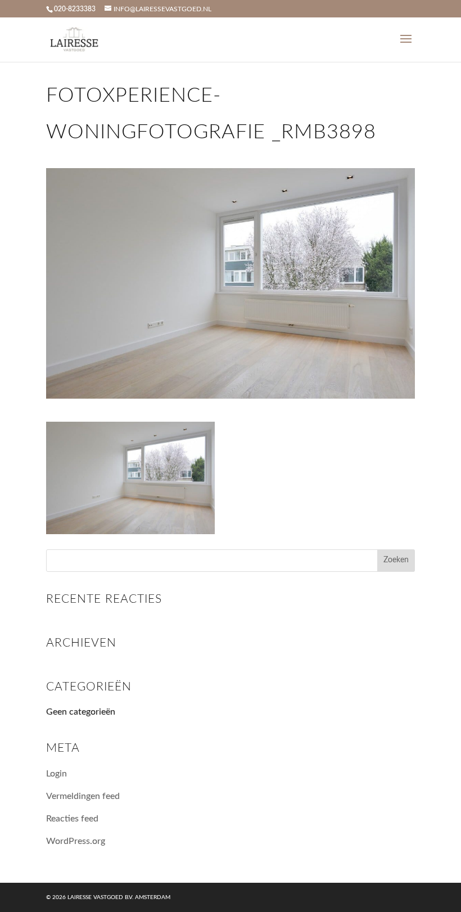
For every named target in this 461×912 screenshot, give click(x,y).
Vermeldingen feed (83, 796)
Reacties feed (72, 818)
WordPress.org (75, 841)
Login (56, 773)
